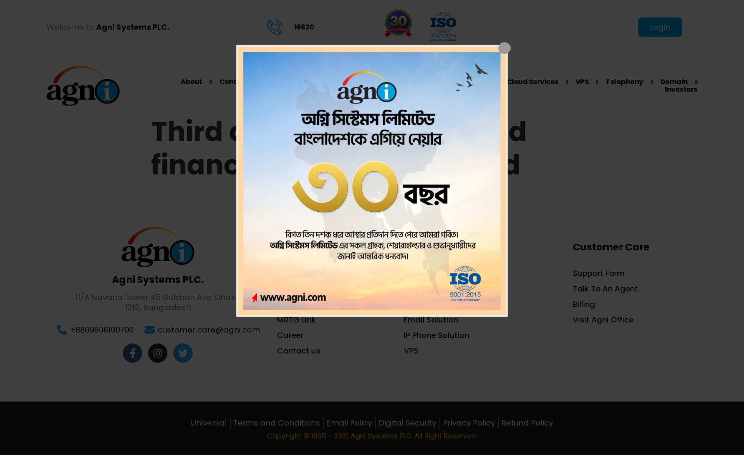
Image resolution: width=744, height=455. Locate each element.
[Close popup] (504, 48)
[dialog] (372, 181)
